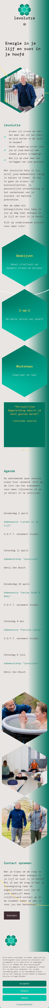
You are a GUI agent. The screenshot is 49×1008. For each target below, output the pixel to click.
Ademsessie (11, 592)
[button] (24, 24)
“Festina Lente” (29, 629)
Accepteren (24, 984)
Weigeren (25, 991)
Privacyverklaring (24, 1004)
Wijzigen (24, 998)
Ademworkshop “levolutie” (21, 559)
